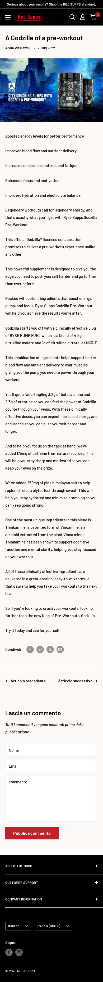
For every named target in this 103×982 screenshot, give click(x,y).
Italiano (13, 926)
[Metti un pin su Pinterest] (40, 649)
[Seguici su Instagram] (19, 952)
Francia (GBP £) (48, 926)
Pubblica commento (32, 832)
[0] (93, 17)
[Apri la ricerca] (72, 17)
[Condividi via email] (60, 649)
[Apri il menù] (8, 17)
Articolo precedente (28, 680)
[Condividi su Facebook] (30, 649)
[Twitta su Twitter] (50, 649)
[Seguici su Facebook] (9, 952)
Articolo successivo (75, 680)
